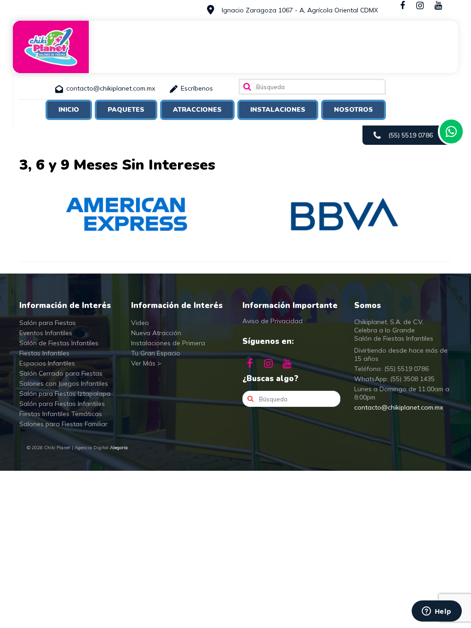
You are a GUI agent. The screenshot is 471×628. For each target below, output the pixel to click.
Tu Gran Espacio (155, 353)
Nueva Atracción (156, 333)
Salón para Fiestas (47, 323)
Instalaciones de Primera (168, 343)
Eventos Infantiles (45, 333)
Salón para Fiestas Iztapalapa (64, 393)
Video (140, 323)
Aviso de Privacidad (272, 321)
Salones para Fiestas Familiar (63, 424)
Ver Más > (146, 363)
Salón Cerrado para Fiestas (61, 373)
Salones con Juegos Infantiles (63, 383)
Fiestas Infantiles (44, 353)
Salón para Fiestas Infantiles (62, 404)
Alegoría (119, 448)
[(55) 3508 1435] (451, 131)
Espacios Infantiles (47, 363)
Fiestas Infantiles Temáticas (60, 414)
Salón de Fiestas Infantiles (58, 343)
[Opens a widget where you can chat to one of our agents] (436, 611)
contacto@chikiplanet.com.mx (398, 407)
